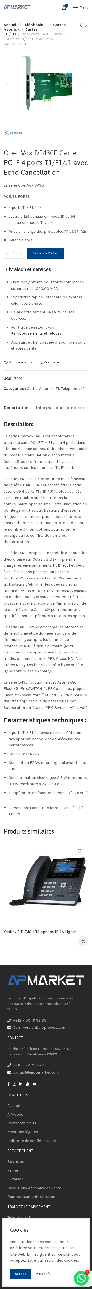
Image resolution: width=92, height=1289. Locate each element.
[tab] (16, 408)
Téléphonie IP (35, 24)
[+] (21, 253)
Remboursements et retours (36, 333)
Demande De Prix (45, 253)
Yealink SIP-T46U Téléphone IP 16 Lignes (40, 932)
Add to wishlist (21, 362)
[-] (7, 253)
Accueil (10, 24)
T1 (14, 34)
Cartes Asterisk (40, 388)
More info (43, 1273)
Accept (20, 1273)
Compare (51, 362)
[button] (83, 941)
